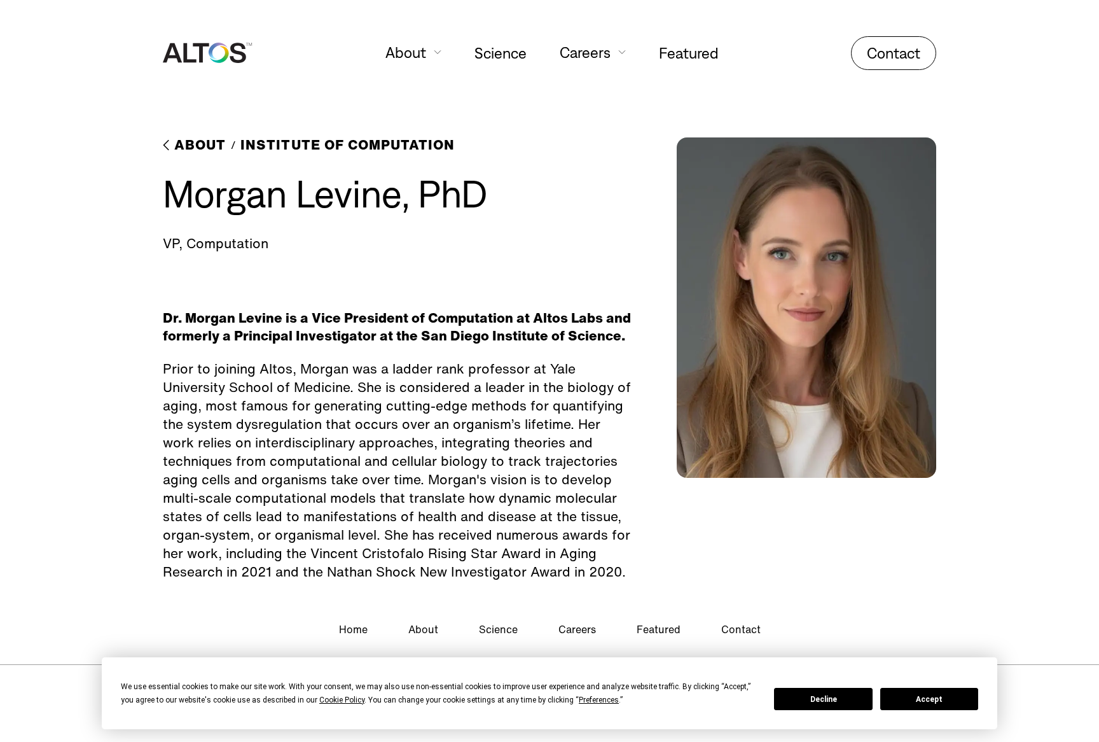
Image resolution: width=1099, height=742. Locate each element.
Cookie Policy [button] (341, 700)
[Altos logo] (207, 53)
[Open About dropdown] (437, 52)
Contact (893, 53)
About (423, 629)
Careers (577, 629)
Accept (929, 699)
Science (500, 53)
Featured (689, 53)
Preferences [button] (599, 700)
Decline (823, 699)
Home (353, 629)
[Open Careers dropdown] (622, 52)
